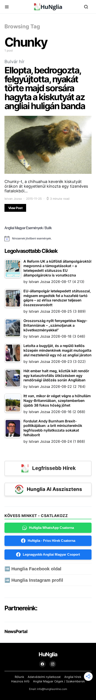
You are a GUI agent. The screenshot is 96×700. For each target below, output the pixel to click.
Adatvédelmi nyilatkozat (44, 677)
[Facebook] (42, 664)
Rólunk (19, 677)
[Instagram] (52, 664)
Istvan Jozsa (13, 198)
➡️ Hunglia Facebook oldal (32, 568)
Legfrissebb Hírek (54, 468)
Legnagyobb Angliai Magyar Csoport (51, 554)
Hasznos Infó (20, 681)
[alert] (48, 238)
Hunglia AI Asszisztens (54, 489)
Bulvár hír (14, 61)
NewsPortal (15, 631)
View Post (15, 208)
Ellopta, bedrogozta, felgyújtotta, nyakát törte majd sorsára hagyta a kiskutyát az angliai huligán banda (44, 88)
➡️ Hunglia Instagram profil (33, 580)
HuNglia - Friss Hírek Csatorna (51, 540)
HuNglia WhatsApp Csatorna (51, 528)
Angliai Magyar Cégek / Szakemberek (59, 681)
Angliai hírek (72, 677)
